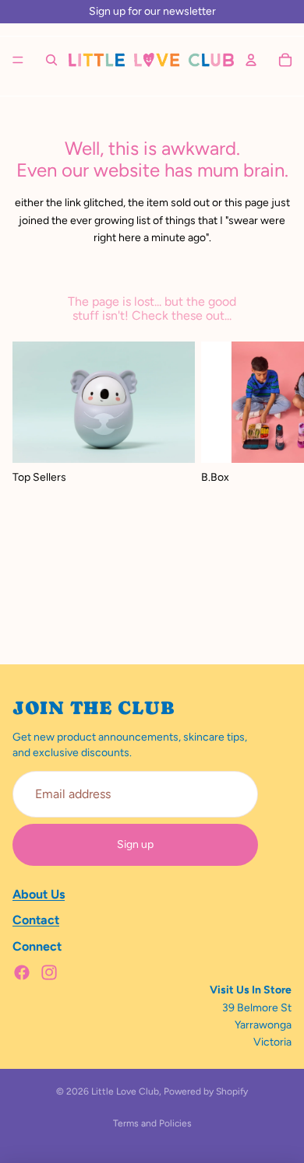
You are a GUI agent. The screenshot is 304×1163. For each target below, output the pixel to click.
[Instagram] (49, 972)
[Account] (251, 60)
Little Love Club (125, 1091)
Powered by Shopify (206, 1091)
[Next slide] (274, 490)
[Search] (51, 60)
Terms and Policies (152, 1123)
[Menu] (18, 60)
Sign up (135, 844)
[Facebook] (21, 972)
